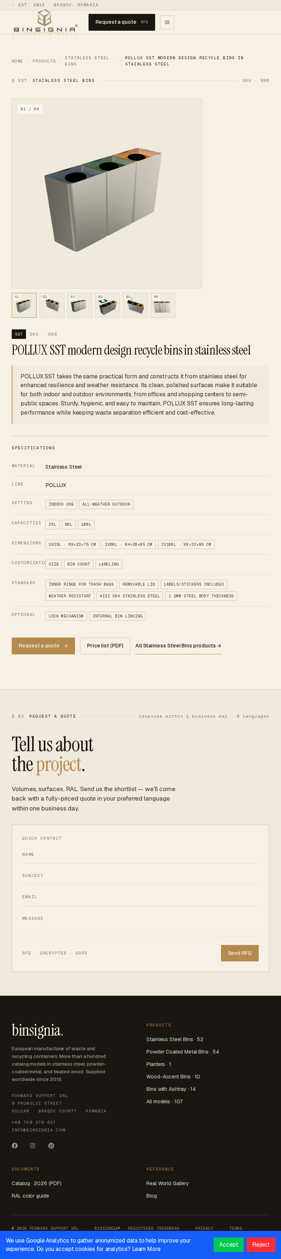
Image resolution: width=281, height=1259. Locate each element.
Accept (228, 1244)
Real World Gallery (167, 1183)
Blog (151, 1195)
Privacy (204, 1228)
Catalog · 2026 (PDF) (36, 1183)
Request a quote (121, 22)
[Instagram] (36, 1148)
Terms (235, 1228)
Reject (261, 1244)
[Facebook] (17, 1148)
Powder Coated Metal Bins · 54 (182, 1051)
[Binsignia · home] (45, 22)
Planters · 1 (158, 1064)
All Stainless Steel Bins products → (178, 645)
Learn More (146, 1249)
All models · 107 (164, 1101)
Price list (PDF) (105, 645)
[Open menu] (167, 22)
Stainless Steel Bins (87, 61)
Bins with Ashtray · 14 (171, 1089)
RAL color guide (30, 1195)
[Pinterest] (54, 1148)
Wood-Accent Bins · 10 (173, 1076)
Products (44, 61)
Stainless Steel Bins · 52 (174, 1039)
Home (17, 61)
